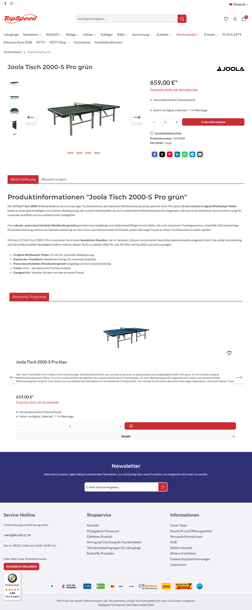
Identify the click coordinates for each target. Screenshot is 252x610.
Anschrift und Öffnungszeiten (191, 531)
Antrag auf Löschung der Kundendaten (114, 542)
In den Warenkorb (213, 122)
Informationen (184, 515)
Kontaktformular (35, 558)
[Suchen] (182, 19)
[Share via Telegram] (192, 154)
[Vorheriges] (30, 117)
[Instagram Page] (11, 3)
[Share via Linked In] (177, 154)
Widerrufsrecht (181, 548)
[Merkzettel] (226, 18)
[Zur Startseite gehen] (22, 19)
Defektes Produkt (99, 537)
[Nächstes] (137, 117)
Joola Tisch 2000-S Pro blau (41, 362)
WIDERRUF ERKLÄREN (21, 566)
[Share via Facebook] (154, 154)
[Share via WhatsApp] (185, 154)
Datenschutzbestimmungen (190, 559)
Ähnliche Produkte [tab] (29, 297)
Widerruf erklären (183, 553)
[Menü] (18, 573)
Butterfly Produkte (100, 553)
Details (126, 436)
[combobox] (127, 19)
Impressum (178, 565)
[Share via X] (162, 154)
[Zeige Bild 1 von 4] (70, 153)
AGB (173, 542)
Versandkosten (116, 600)
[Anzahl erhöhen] (177, 122)
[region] (75, 117)
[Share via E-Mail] (200, 154)
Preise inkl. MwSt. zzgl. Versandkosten (174, 89)
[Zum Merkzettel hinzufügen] (229, 353)
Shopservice (99, 515)
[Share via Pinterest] (169, 154)
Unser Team (178, 525)
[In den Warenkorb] (180, 426)
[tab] (23, 179)
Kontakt (93, 525)
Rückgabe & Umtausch (103, 531)
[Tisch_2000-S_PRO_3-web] (84, 117)
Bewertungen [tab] (54, 179)
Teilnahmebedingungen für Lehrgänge (114, 548)
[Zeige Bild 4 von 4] (97, 153)
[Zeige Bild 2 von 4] (79, 153)
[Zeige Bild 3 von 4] (88, 153)
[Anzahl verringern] (154, 122)
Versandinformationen (186, 537)
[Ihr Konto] (235, 18)
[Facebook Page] (5, 3)
